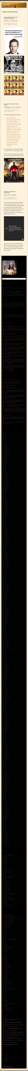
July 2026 (4, 434)
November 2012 (5, 811)
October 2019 (5, 618)
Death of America (22, 1024)
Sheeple (20, 1038)
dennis (3, 864)
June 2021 (4, 574)
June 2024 (4, 493)
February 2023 (5, 530)
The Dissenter (5, 978)
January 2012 (5, 836)
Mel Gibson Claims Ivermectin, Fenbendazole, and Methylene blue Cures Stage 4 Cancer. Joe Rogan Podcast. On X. (13, 340)
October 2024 (5, 486)
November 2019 (5, 615)
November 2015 (5, 723)
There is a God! (22, 1040)
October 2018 (5, 647)
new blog (12, 114)
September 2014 (5, 757)
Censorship (11, 1020)
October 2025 (5, 456)
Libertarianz (4, 1035)
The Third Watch (5, 981)
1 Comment (12, 111)
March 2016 (4, 713)
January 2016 (5, 718)
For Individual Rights (6, 925)
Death (5, 17)
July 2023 (4, 518)
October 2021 (5, 564)
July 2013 (4, 792)
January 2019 (5, 640)
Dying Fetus (15, 17)
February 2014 (5, 775)
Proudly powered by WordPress (7, 1066)
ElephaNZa (4, 867)
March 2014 (4, 772)
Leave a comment (13, 24)
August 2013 (4, 789)
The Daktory (4, 976)
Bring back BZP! (10, 370)
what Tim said (13, 248)
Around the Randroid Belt (7, 915)
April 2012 (4, 828)
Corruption (16, 1024)
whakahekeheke (5, 1005)
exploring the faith (6, 872)
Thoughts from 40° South (7, 983)
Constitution (11, 1024)
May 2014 (4, 767)
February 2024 (5, 503)
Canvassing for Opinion (7, 922)
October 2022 (5, 540)
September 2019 (5, 620)
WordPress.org (5, 1060)
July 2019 (4, 625)
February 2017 (5, 689)
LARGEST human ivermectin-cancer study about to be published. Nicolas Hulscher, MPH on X (13, 344)
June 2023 (4, 520)
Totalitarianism (6, 1042)
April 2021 (4, 579)
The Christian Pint (6, 886)
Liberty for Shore (5, 942)
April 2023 (4, 525)
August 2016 (4, 701)
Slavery (4, 1040)
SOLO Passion (5, 969)
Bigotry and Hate (16, 1019)
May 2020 (4, 601)
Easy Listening (13, 1026)
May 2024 (4, 496)
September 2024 (5, 488)
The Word (4, 901)
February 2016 (5, 716)
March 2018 (4, 660)
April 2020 (4, 603)
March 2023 (4, 527)
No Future (10, 195)
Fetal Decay (11, 18)
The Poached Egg (5, 896)
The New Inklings (5, 891)
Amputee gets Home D (12, 333)
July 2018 (4, 652)
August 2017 (4, 677)
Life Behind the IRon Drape (7, 947)
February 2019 (5, 637)
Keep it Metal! (12, 103)
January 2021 (5, 586)
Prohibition (4, 1037)
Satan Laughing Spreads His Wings (10, 1038)
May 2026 (4, 439)
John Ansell (4, 929)
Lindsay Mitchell (5, 949)
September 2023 (5, 513)
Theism (18, 1040)
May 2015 (4, 738)
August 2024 (4, 491)
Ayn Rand (10, 1019)
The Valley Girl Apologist (7, 898)
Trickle (3, 993)
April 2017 (4, 684)
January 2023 (5, 532)
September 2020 (5, 596)
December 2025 (5, 451)
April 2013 (4, 799)
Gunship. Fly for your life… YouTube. (14, 326)
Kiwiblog (4, 934)
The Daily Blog (5, 973)
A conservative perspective (7, 854)
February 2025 (5, 476)
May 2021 (4, 576)
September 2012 (5, 816)
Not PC (3, 954)
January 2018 (5, 664)
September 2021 (5, 567)
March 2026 (4, 444)
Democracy (5, 1026)
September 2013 (5, 787)
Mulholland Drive (6, 881)
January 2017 (5, 691)
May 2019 (4, 630)
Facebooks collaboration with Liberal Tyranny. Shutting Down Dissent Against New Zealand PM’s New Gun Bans (13, 367)
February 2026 (5, 447)
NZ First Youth (5, 956)
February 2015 (5, 745)
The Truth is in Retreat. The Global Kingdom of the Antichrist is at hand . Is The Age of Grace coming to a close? (14, 330)
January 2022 (5, 557)
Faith (8, 1028)
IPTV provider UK (6, 365)
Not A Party (4, 951)
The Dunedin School (6, 889)
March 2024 (4, 500)
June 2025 (4, 466)
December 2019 (5, 613)
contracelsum (5, 859)
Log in (3, 1053)
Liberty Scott (4, 944)
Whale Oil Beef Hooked (7, 1008)
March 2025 (4, 474)
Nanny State (12, 1035)
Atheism (7, 1019)
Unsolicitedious (5, 1000)
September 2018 (5, 650)
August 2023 (4, 515)
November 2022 (5, 537)
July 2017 (4, 679)
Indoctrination (14, 1030)
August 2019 (4, 623)
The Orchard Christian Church (8, 894)
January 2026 (5, 449)
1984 (3, 1019)
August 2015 (4, 730)
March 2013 (4, 801)
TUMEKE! (4, 995)
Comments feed (5, 1058)
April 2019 (4, 633)
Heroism (4, 1030)
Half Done (4, 874)
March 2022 (4, 552)
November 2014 (5, 753)
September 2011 (5, 846)
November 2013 (5, 782)
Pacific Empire (5, 961)
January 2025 (5, 478)
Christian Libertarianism (12, 1022)
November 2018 (5, 645)
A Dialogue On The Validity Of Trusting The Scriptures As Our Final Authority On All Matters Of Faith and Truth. (13, 418)
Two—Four (4, 998)
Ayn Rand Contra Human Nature (9, 917)
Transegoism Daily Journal (7, 988)
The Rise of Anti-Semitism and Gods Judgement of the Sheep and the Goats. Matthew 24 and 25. (13, 405)
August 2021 (4, 569)
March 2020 (4, 606)
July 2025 (4, 464)
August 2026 (4, 432)
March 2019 (4, 635)
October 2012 (5, 814)
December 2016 (5, 694)
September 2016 (5, 699)
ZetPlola (4, 326)
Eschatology (7, 191)
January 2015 (5, 748)
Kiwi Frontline (5, 932)
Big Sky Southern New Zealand (8, 920)
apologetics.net (5, 857)
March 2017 (4, 686)
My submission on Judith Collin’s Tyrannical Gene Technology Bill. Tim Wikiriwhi (13, 353)
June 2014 (4, 765)
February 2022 (5, 554)
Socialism (9, 1040)
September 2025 (5, 459)
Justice (14, 1032)
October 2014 (5, 755)
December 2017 (5, 667)
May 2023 (4, 522)
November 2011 (5, 841)
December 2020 (5, 589)
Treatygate (4, 991)
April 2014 (4, 770)
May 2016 (4, 708)
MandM (3, 879)
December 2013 (5, 779)
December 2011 (5, 838)
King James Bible (6, 1034)
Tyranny (14, 1042)
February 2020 (5, 608)
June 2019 (4, 628)
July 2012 (4, 821)
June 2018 (4, 655)
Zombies (16, 1044)
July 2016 (4, 704)
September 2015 (5, 728)
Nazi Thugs (22, 1035)
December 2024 (5, 481)
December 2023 (5, 508)
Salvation (15, 1037)
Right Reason (5, 884)
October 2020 (5, 593)
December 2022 (5, 535)
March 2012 (4, 831)
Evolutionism (4, 1028)
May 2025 (4, 469)
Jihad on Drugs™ (7, 1032)
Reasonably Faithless (6, 966)
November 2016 (5, 696)
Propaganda (10, 1037)
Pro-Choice (11, 20)
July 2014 (4, 762)
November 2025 (5, 454)
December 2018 (5, 642)
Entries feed (4, 1055)
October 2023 (5, 510)
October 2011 (5, 843)
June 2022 (4, 549)
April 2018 (4, 657)
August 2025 (4, 461)
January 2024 (5, 505)
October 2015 (5, 726)
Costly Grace (5, 862)
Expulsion (6, 18)
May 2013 (4, 797)
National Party (18, 1035)
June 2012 (4, 823)
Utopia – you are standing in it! (8, 1003)
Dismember (9, 17)
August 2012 (4, 819)
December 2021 (5, 559)
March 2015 (4, 743)
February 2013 (5, 804)
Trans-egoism (12, 107)
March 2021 (4, 581)
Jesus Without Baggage (7, 876)
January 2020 (5, 611)
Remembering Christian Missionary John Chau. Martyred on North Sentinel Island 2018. (12, 382)
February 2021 (5, 584)
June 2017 (4, 682)
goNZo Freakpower (6, 927)
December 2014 (5, 750)
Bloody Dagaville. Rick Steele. (8, 385)
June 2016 (4, 706)
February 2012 (5, 833)
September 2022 (5, 542)
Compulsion (5, 1024)
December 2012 (5, 809)
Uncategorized (8, 1044)
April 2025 (4, 471)
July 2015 (4, 733)
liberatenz (4, 937)
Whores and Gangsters (7, 1010)
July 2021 (4, 571)
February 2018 (5, 662)
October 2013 (5, 784)
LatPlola (4, 359)
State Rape (14, 1040)
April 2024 (4, 498)
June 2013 (4, 794)
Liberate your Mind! (16, 1034)
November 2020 (5, 591)
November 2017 (5, 669)
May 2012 (4, 826)
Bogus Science (5, 1020)
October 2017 (5, 672)
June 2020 (4, 598)
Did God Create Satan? (7, 414)
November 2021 (5, 562)
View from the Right (6, 906)
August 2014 (4, 760)
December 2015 (5, 721)
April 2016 (4, 711)
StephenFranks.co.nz (6, 971)
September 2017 (5, 674)
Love (8, 1035)
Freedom (13, 1028)
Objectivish (4, 959)
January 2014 (5, 777)
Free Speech (20, 1028)
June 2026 (4, 437)
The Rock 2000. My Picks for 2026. (9, 388)
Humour (8, 1030)
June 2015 (4, 735)
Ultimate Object (5, 903)
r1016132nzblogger (6, 964)
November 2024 (5, 483)
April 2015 (4, 740)
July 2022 (4, 547)
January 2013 (5, 806)
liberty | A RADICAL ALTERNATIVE (9, 939)
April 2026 (4, 442)
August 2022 (4, 544)
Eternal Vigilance (5, 869)
